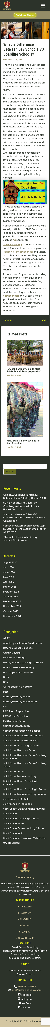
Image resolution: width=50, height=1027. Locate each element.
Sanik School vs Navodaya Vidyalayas (24, 838)
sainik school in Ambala (16, 799)
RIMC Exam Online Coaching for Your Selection (23, 442)
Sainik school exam (13, 771)
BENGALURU (26, 919)
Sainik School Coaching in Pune (20, 740)
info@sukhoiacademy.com (26, 990)
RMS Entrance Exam (14, 721)
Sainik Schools (11, 295)
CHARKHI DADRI (26, 938)
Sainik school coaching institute (21, 745)
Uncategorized (11, 842)
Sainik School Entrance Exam (19, 750)
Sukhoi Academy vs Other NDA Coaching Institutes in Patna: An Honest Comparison (21, 506)
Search (10, 471)
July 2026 (8, 567)
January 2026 (10, 596)
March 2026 (9, 586)
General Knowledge (14, 657)
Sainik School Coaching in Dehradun (23, 735)
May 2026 (8, 577)
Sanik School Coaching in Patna (21, 818)
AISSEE (6, 638)
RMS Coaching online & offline (25, 957)
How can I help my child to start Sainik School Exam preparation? (24, 370)
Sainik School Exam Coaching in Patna (24, 789)
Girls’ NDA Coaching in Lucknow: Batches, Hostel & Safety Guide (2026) (24, 496)
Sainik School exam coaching (19, 776)
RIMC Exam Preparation (16, 711)
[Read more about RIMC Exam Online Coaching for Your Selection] (25, 409)
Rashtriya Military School (16, 696)
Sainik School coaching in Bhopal (21, 730)
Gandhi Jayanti (12, 652)
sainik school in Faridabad (17, 803)
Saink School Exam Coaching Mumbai (24, 808)
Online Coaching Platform (17, 686)
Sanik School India (13, 833)
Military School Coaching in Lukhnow (23, 662)
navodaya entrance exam (18, 672)
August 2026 (10, 562)
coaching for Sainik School (18, 251)
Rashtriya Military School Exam (20, 701)
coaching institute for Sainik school (22, 643)
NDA (15, 240)
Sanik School (10, 813)
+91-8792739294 (26, 986)
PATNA (26, 925)
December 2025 (12, 601)
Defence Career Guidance (18, 647)
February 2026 (11, 591)
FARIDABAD (26, 906)
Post (20, 59)
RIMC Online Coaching (15, 716)
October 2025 (10, 611)
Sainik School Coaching (25, 947)
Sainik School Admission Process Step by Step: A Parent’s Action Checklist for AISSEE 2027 (24, 529)
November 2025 (12, 606)
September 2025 (12, 616)
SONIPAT (26, 931)
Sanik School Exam (13, 823)
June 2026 (9, 572)
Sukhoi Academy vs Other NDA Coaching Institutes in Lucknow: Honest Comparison (24, 517)
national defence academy (18, 667)
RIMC (6, 706)
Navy (6, 677)
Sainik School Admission (16, 725)
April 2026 (8, 581)
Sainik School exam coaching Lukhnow (24, 794)
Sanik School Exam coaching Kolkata (23, 828)
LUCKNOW (26, 912)
